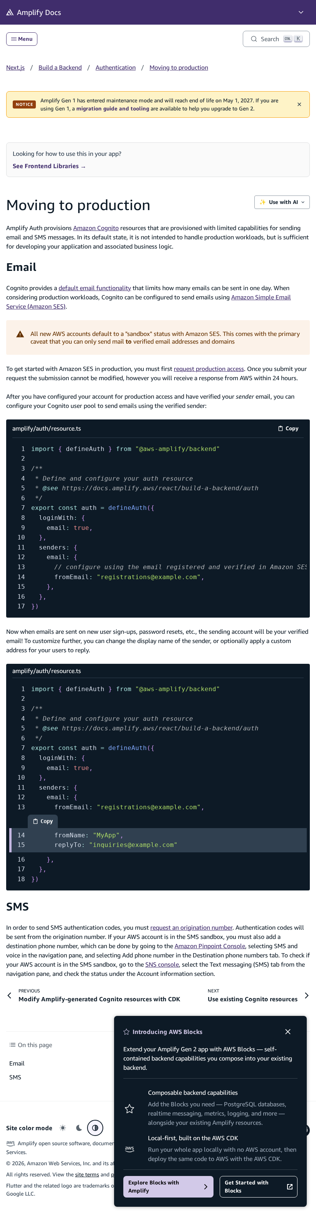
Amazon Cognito (96, 228)
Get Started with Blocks (247, 1186)
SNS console (162, 964)
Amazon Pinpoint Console (210, 946)
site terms (87, 1174)
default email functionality (95, 288)
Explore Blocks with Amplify (153, 1186)
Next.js (15, 67)
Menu (25, 38)
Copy (295, 429)
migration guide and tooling (112, 108)
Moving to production (179, 67)
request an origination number (191, 927)
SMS (17, 906)
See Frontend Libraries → (49, 166)
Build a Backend (60, 67)
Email (21, 267)
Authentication (116, 67)
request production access (209, 368)
